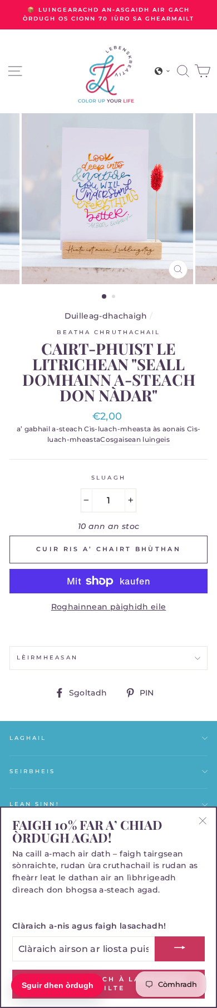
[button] (162, 71)
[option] (108, 15)
